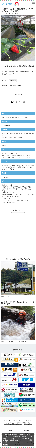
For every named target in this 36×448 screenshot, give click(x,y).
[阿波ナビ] (9, 355)
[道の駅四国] (9, 395)
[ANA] (9, 375)
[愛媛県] (9, 370)
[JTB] (9, 380)
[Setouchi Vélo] (26, 400)
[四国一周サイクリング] (9, 400)
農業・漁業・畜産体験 (15, 85)
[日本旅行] (9, 385)
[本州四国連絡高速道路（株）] (26, 390)
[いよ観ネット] (9, 360)
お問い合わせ (28, 424)
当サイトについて (17, 420)
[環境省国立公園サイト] (26, 395)
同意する (6, 444)
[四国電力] (9, 390)
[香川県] (26, 365)
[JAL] (26, 375)
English (10, 430)
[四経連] (26, 385)
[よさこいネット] (26, 360)
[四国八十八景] (26, 405)
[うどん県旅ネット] (26, 355)
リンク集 (18, 422)
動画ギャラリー (28, 420)
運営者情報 (6, 420)
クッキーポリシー (22, 440)
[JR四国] (26, 380)
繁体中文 (26, 430)
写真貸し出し (26, 422)
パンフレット (9, 422)
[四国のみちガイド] (9, 405)
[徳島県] (9, 365)
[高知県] (26, 370)
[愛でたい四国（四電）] (9, 410)
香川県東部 (13, 81)
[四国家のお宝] (26, 410)
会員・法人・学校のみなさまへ (13, 424)
